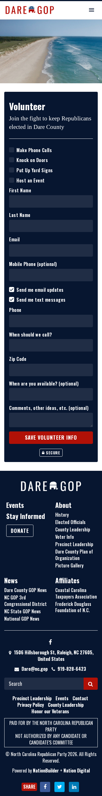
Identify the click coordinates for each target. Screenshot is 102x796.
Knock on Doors (32, 160)
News (11, 580)
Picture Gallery (69, 565)
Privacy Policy (30, 704)
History (62, 514)
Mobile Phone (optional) (33, 264)
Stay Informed (25, 516)
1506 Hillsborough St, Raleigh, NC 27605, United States (53, 655)
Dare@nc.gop (35, 668)
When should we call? (30, 334)
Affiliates (67, 580)
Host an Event (30, 180)
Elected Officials (70, 522)
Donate (20, 530)
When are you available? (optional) (43, 383)
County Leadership (72, 529)
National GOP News (21, 618)
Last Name (20, 215)
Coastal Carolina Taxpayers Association (76, 593)
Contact (80, 698)
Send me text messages (41, 300)
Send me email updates (40, 290)
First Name (20, 190)
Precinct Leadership (74, 544)
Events (15, 505)
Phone (15, 310)
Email (14, 239)
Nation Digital (76, 770)
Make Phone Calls (34, 150)
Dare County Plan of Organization (74, 554)
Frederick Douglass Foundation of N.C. (73, 607)
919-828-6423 (72, 668)
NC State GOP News (22, 611)
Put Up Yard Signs (34, 170)
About (63, 505)
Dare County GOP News (25, 590)
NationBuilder (46, 770)
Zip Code (17, 359)
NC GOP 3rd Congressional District (25, 600)
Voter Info (64, 536)
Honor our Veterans (50, 711)
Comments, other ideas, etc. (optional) (48, 408)
